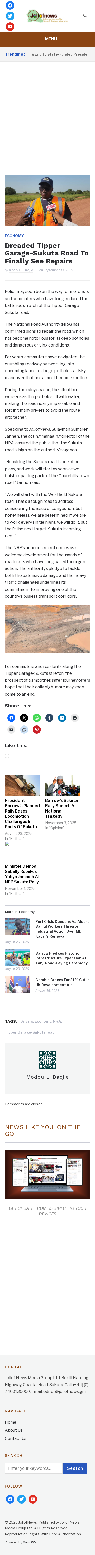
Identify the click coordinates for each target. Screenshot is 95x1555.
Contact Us (15, 1438)
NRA (57, 1021)
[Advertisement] (47, 111)
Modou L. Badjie (21, 270)
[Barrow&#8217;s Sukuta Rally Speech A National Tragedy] (62, 785)
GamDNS (29, 1542)
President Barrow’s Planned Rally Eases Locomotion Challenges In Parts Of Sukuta (22, 813)
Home (10, 1422)
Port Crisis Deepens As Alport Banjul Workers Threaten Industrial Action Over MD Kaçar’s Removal (62, 929)
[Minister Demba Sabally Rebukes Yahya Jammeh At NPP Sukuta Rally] (22, 851)
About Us (14, 1430)
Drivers (26, 1021)
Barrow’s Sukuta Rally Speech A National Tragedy (61, 808)
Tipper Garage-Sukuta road (30, 1032)
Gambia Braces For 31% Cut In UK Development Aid (62, 982)
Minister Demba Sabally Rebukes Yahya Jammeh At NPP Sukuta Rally (22, 874)
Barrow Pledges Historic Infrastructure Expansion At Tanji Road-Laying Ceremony (61, 958)
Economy (14, 236)
